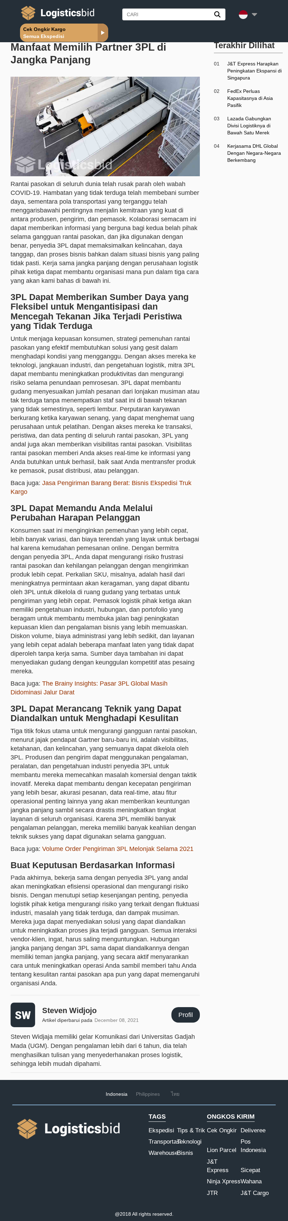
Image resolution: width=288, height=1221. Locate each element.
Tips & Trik (191, 1130)
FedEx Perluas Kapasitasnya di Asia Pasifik (250, 98)
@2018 (123, 1214)
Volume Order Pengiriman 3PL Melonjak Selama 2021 (118, 848)
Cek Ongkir (222, 1130)
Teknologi (189, 1141)
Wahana (251, 1181)
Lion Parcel (221, 1150)
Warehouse (163, 1153)
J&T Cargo (255, 1193)
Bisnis (185, 1153)
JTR (212, 1193)
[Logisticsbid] (56, 20)
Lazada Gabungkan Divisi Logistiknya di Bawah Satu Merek (249, 125)
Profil (185, 1014)
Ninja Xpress (224, 1181)
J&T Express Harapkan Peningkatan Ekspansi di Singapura (254, 71)
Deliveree (253, 1130)
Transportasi (165, 1141)
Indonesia (116, 1094)
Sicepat (250, 1170)
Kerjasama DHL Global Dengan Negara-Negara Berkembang (254, 153)
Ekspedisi (161, 1130)
